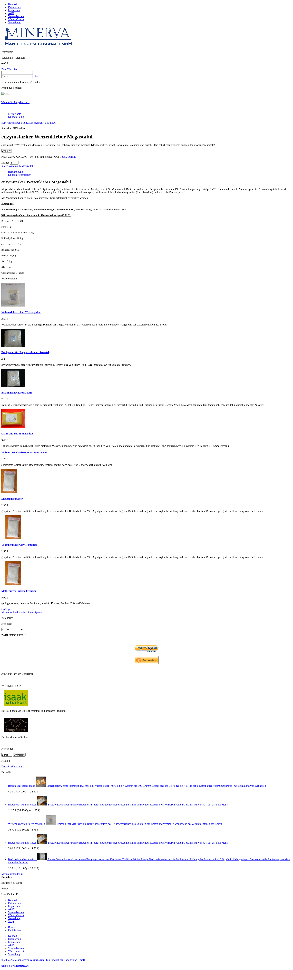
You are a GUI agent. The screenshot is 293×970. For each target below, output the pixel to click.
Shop (11, 921)
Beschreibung (15, 171)
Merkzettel (27, 166)
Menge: (5, 162)
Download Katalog (11, 766)
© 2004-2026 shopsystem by (22, 959)
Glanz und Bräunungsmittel (17, 433)
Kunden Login (16, 116)
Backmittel (50, 122)
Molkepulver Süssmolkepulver (18, 591)
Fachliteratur (15, 930)
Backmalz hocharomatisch (16, 392)
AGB (11, 13)
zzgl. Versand (69, 156)
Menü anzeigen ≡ (32, 612)
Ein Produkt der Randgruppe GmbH (65, 959)
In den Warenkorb (11, 166)
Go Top (5, 609)
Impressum (14, 10)
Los (35, 75)
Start (3, 122)
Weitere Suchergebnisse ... (15, 102)
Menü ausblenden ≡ (12, 612)
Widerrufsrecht (16, 19)
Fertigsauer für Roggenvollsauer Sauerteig (25, 352)
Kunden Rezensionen (19, 174)
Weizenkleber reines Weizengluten (21, 312)
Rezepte (12, 927)
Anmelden (19, 755)
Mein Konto (14, 113)
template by (14, 965)
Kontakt (12, 4)
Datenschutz (14, 7)
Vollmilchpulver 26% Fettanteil (19, 544)
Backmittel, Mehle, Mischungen (25, 122)
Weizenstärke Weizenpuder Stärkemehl (24, 452)
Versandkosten (16, 16)
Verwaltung (14, 22)
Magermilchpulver (12, 498)
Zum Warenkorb (10, 69)
